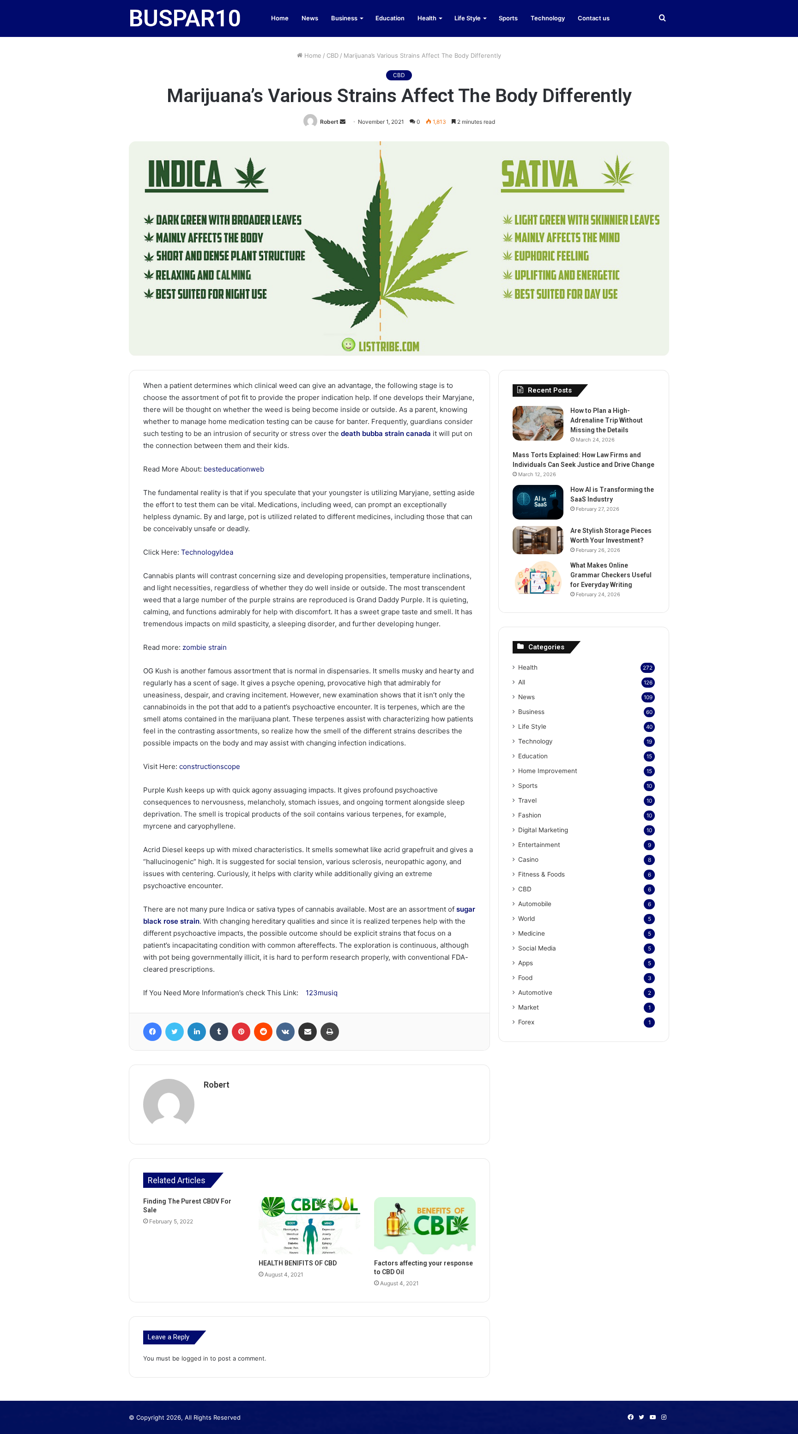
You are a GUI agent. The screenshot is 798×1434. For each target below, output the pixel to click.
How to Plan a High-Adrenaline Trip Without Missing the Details (606, 420)
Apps (525, 963)
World (526, 918)
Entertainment (539, 844)
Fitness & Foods (541, 874)
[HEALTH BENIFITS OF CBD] (309, 1225)
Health (426, 18)
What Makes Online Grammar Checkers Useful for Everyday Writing (611, 575)
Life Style (467, 18)
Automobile (534, 904)
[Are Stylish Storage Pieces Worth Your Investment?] (538, 540)
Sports (508, 18)
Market (528, 1007)
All (521, 682)
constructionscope (209, 766)
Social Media (537, 948)
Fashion (529, 815)
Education (390, 18)
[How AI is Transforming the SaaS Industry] (538, 502)
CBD (332, 55)
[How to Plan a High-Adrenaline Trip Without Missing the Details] (538, 423)
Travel (527, 800)
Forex (526, 1022)
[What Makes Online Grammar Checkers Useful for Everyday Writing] (538, 578)
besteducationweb (234, 469)
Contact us (594, 18)
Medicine (531, 933)
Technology (548, 18)
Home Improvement (547, 770)
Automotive (535, 992)
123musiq (322, 992)
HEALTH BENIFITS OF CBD (298, 1263)
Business (344, 18)
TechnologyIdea (207, 552)
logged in (194, 1358)
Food (525, 977)
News (310, 18)
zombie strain (204, 647)
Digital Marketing (543, 830)
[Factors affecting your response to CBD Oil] (425, 1225)
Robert (329, 121)
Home (280, 18)
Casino (528, 859)
